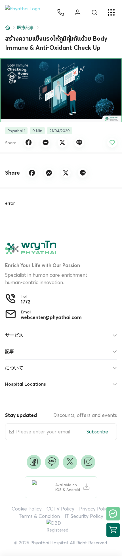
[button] (25, 12)
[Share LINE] (79, 143)
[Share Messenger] (45, 143)
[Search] (94, 12)
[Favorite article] (112, 143)
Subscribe (97, 432)
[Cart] (113, 530)
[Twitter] (70, 462)
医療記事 (25, 27)
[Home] (7, 27)
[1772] (60, 12)
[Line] (52, 462)
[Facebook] (34, 462)
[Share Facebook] (28, 143)
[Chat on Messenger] (113, 513)
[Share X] (62, 143)
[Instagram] (88, 462)
